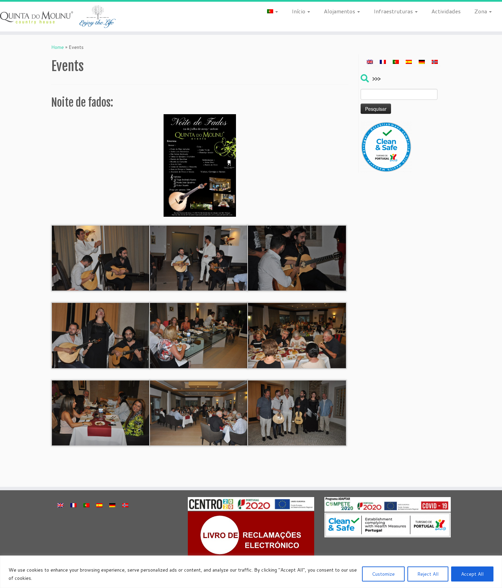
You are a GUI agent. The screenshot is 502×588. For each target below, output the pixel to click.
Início (299, 11)
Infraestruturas (394, 11)
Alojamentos (340, 11)
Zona (481, 11)
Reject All (427, 574)
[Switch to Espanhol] (408, 61)
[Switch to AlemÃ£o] (421, 61)
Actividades (446, 11)
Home (57, 47)
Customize (383, 574)
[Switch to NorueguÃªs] (434, 61)
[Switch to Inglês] (369, 61)
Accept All (472, 574)
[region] (251, 572)
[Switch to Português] (395, 61)
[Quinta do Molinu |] (58, 16)
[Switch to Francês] (382, 61)
